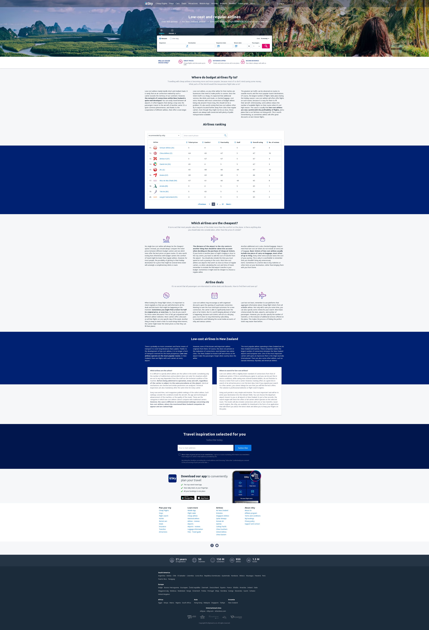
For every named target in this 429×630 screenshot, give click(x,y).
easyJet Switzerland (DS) (168, 197)
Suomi (246, 591)
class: (258, 38)
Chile (174, 576)
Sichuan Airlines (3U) (167, 148)
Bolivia (169, 576)
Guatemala (226, 576)
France (229, 587)
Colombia (190, 576)
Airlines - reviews (194, 521)
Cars (178, 3)
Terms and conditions (253, 516)
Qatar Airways (221, 518)
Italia (256, 587)
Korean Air (220, 521)
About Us (248, 510)
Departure (162, 43)
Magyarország (163, 591)
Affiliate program (251, 513)
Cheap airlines (193, 516)
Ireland (249, 587)
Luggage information (195, 529)
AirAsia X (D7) (164, 159)
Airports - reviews (194, 526)
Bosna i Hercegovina (171, 587)
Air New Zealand (222, 510)
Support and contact (252, 524)
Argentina (161, 576)
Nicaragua (249, 576)
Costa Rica (199, 576)
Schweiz (252, 591)
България (184, 587)
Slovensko (238, 591)
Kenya (166, 603)
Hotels (161, 518)
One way (175, 38)
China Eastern (221, 534)
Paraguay (171, 579)
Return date (238, 43)
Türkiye (222, 603)
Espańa (222, 587)
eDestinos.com (220, 611)
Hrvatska (243, 587)
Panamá (258, 576)
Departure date (221, 43)
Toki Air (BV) (164, 191)
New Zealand (233, 603)
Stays (171, 3)
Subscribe (243, 448)
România (223, 591)
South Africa (186, 603)
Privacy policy (249, 521)
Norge (188, 591)
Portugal (210, 591)
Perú (263, 576)
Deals (184, 3)
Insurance (162, 526)
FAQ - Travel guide (194, 532)
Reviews (232, 3)
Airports (223, 3)
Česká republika (194, 587)
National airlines (193, 518)
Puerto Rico (162, 579)
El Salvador (181, 576)
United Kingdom (164, 594)
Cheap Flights (161, 3)
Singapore (215, 603)
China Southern (221, 529)
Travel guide (243, 3)
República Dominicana (212, 576)
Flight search (163, 516)
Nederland (181, 591)
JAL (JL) (162, 170)
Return (164, 38)
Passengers (255, 43)
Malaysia (207, 603)
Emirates (219, 513)
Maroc (171, 603)
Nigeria (178, 603)
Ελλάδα (235, 587)
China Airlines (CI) (166, 153)
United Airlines (221, 532)
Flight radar (192, 513)
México (242, 576)
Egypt (160, 603)
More (252, 3)
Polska (203, 591)
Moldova (173, 591)
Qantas (219, 524)
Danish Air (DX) (165, 164)
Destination (192, 43)
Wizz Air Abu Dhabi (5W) (168, 181)
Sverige (230, 591)
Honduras (234, 576)
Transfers (162, 529)
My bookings (249, 518)
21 (223, 204)
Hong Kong (198, 603)
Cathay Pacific (221, 526)
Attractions (193, 3)
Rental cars (163, 521)
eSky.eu (202, 611)
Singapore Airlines (222, 516)
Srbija (217, 591)
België (160, 587)
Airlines (214, 3)
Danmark (205, 587)
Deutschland (214, 587)
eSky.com (210, 611)
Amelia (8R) (164, 186)
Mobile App (204, 3)
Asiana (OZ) (164, 175)
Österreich (196, 591)
